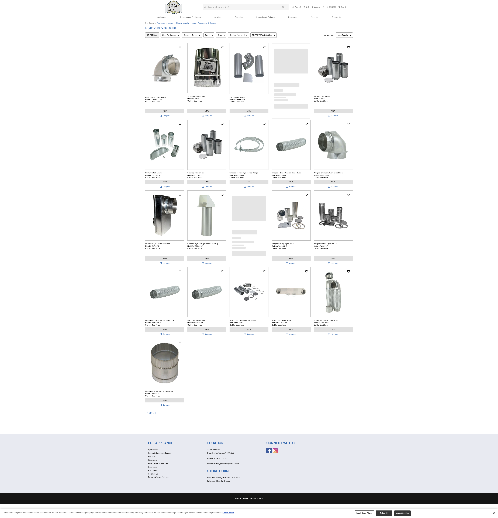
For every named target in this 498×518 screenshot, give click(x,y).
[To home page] (174, 7)
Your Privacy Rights (364, 513)
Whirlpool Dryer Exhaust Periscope (157, 244)
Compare (166, 116)
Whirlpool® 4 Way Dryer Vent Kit (283, 244)
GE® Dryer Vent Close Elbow (155, 97)
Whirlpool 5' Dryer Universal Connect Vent (286, 173)
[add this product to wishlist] (180, 47)
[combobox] (170, 35)
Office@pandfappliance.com (226, 463)
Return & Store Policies (158, 477)
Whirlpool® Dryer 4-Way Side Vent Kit (243, 320)
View (165, 111)
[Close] (494, 513)
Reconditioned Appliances (190, 17)
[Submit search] (283, 7)
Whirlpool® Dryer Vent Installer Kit (326, 320)
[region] (249, 513)
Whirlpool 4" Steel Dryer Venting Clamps (244, 173)
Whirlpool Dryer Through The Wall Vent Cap (202, 244)
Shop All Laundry (182, 23)
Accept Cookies (402, 513)
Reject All (384, 513)
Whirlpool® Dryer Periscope (281, 320)
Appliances (161, 17)
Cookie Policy (228, 513)
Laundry (171, 23)
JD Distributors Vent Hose (196, 96)
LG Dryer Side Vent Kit (237, 97)
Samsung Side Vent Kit (322, 96)
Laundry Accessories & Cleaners (204, 23)
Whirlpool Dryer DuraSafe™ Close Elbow (328, 173)
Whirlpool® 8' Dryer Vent (196, 320)
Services (217, 17)
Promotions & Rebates (265, 17)
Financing (239, 17)
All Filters (153, 35)
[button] (293, 7)
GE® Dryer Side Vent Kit (153, 173)
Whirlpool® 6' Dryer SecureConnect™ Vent (160, 320)
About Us (314, 17)
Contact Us (336, 17)
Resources (292, 17)
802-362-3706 (220, 458)
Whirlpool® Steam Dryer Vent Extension (159, 391)
